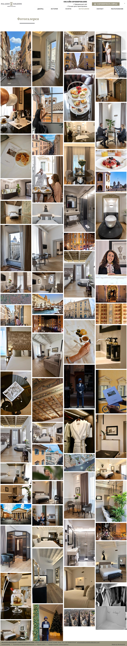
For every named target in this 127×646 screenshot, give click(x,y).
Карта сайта (41, 644)
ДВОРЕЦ (40, 9)
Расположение (117, 9)
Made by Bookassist (118, 644)
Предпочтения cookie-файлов (58, 644)
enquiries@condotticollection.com (88, 642)
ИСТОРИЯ (54, 9)
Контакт (100, 9)
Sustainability (5, 644)
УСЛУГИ (68, 9)
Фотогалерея (84, 9)
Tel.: (69, 642)
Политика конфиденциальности (23, 644)
